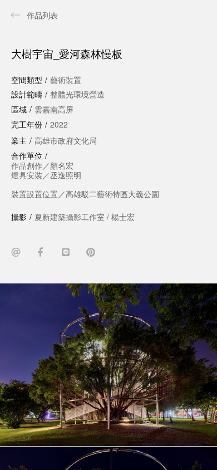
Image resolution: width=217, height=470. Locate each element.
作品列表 (42, 15)
